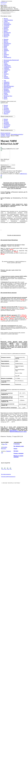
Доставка (16, 451)
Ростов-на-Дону (8, 96)
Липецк (6, 49)
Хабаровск (6, 82)
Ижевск (6, 40)
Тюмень (6, 76)
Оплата (15, 448)
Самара (6, 21)
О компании (17, 443)
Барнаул (6, 28)
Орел (5, 53)
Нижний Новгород (9, 86)
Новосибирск (7, 87)
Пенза (5, 56)
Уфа (5, 80)
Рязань (5, 62)
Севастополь (7, 65)
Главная (3, 134)
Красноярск (7, 91)
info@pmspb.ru (13, 430)
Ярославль (6, 84)
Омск (5, 51)
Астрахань (6, 25)
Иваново (6, 39)
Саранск (6, 64)
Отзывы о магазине (18, 453)
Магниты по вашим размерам (18, 456)
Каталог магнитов (5, 133)
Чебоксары (6, 83)
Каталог (8, 134)
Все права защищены (6, 474)
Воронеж (6, 89)
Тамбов (6, 71)
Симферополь (7, 67)
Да (1, 7)
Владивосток (7, 32)
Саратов (6, 94)
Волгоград (6, 35)
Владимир (6, 34)
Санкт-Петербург (8, 20)
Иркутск (6, 42)
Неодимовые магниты (17, 134)
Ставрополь (7, 69)
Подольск (6, 61)
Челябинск (6, 90)
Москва (6, 18)
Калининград (7, 43)
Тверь (5, 72)
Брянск (5, 31)
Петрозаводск (7, 57)
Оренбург (6, 54)
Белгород (6, 29)
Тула (5, 75)
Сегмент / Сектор (5, 135)
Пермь (5, 97)
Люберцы (6, 50)
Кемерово (6, 45)
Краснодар (6, 22)
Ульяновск (6, 78)
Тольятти (6, 74)
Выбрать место (6, 13)
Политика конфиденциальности (8, 476)
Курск (5, 47)
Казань (5, 93)
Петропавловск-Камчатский (11, 60)
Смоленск (6, 68)
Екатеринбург (7, 24)
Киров (5, 46)
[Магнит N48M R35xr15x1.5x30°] (1, 147)
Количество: (4, 165)
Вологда (6, 36)
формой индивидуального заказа (18, 431)
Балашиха (6, 27)
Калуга (5, 98)
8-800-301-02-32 (4, 2)
